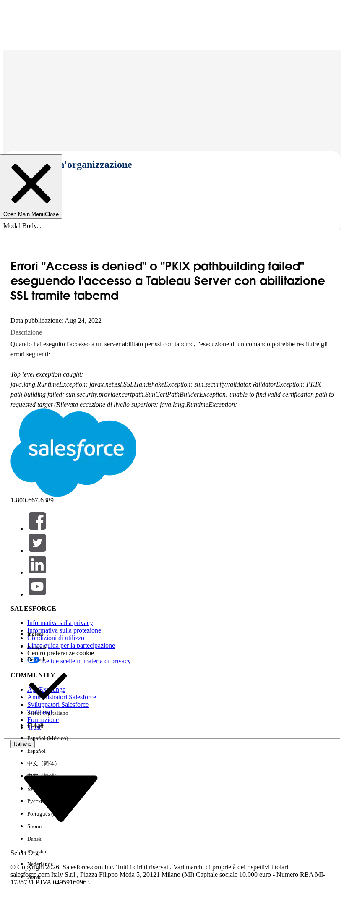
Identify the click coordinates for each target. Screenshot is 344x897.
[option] (47, 634)
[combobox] (60, 798)
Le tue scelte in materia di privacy (86, 660)
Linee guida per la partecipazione (71, 645)
